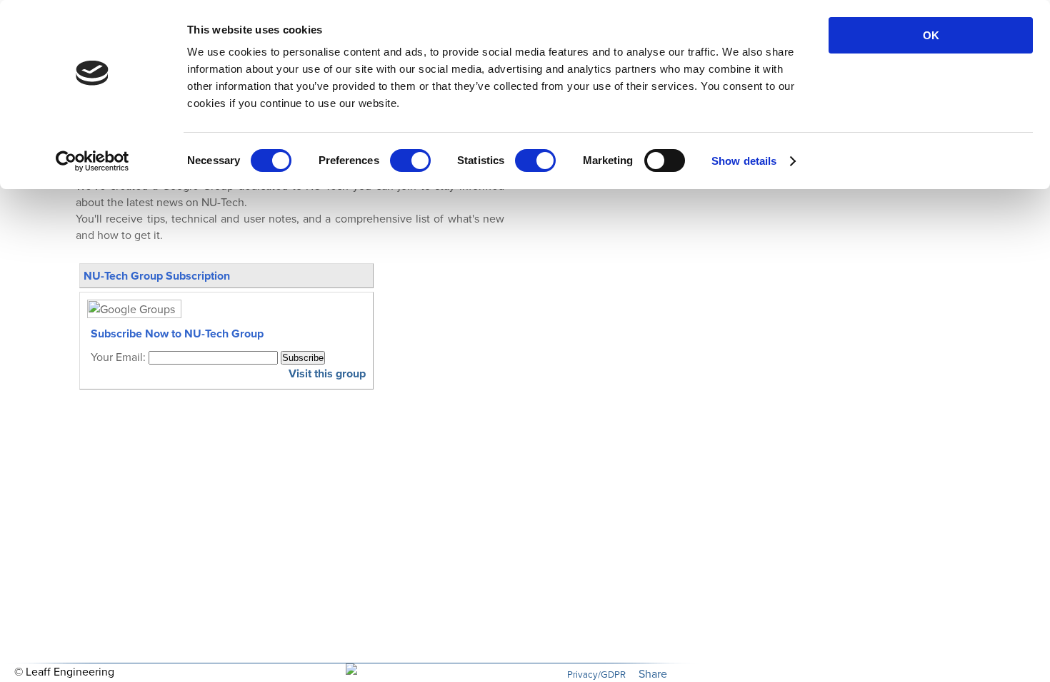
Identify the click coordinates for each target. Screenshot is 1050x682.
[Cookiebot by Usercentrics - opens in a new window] (92, 161)
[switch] (410, 160)
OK (931, 35)
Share (653, 674)
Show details (743, 161)
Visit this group (327, 373)
